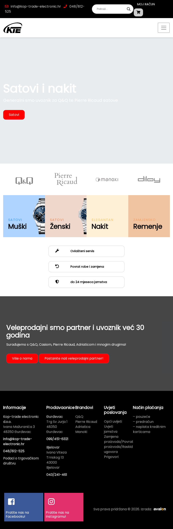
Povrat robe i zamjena (87, 266)
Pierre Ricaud (86, 421)
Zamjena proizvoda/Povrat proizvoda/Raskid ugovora (118, 444)
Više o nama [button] (22, 358)
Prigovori (111, 456)
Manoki (81, 431)
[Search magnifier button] (129, 9)
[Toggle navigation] (164, 28)
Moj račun (146, 4)
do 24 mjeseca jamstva (88, 282)
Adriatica (82, 426)
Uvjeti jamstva (110, 429)
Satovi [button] (14, 114)
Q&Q (79, 416)
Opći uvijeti (113, 421)
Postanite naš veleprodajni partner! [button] (74, 358)
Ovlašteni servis (82, 251)
